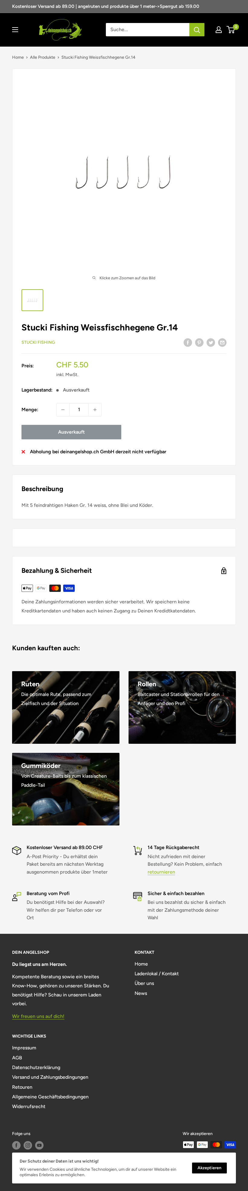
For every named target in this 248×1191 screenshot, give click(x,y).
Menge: (29, 409)
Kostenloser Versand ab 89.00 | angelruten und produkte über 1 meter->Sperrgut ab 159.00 (105, 6)
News (141, 993)
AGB (17, 1058)
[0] (231, 29)
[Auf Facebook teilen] (188, 342)
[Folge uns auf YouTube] (39, 1145)
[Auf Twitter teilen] (211, 342)
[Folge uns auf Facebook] (16, 1145)
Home (18, 57)
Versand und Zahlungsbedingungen (50, 1077)
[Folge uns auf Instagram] (28, 1145)
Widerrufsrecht (28, 1106)
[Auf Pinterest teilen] (199, 342)
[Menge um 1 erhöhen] (95, 409)
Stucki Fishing (38, 342)
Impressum (24, 1048)
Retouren (22, 1087)
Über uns (144, 983)
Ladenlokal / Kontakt (157, 973)
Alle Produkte (42, 57)
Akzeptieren (209, 1167)
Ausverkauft (71, 432)
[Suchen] (196, 29)
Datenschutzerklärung (36, 1067)
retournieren (161, 872)
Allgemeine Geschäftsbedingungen (50, 1097)
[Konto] (219, 29)
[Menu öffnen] (15, 29)
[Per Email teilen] (222, 342)
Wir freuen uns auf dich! (38, 1016)
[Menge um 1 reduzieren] (63, 409)
